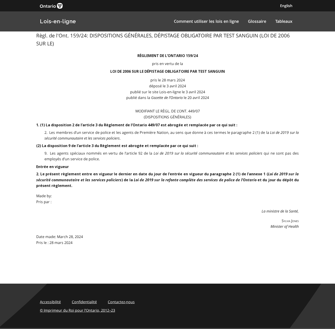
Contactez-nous (121, 301)
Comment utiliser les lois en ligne (206, 21)
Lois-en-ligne (58, 21)
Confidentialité (84, 301)
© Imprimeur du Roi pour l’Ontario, (77, 310)
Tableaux (283, 21)
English (286, 5)
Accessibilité (50, 301)
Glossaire (257, 21)
